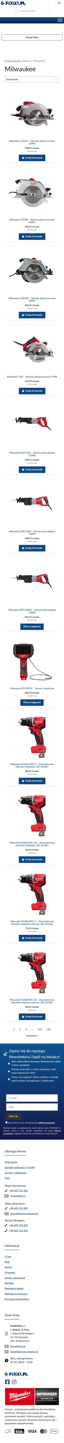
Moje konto (11, 1162)
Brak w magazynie (32, 627)
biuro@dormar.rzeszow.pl (24, 1213)
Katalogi (9, 1283)
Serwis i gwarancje (15, 1278)
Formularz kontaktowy (17, 1299)
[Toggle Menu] (59, 20)
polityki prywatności (46, 1123)
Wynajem (10, 1272)
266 (49, 1029)
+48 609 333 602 (18, 1225)
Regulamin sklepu (14, 1288)
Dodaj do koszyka (33, 158)
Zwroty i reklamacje (15, 1173)
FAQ (7, 1178)
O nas (8, 1256)
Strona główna (13, 61)
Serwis (8, 1267)
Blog (7, 1262)
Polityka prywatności (16, 1294)
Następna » (32, 1035)
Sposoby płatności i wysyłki (20, 1167)
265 (40, 1029)
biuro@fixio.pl (17, 1196)
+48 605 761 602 (18, 1190)
